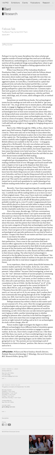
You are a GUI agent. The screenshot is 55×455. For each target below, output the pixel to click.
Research (46, 3)
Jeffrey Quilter (7, 45)
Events (25, 3)
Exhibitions (15, 3)
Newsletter (5, 418)
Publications (35, 3)
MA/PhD (5, 3)
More (3, 378)
